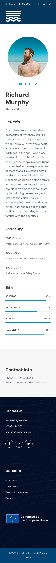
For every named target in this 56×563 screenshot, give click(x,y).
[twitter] (50, 4)
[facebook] (38, 4)
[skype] (30, 84)
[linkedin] (44, 4)
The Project (11, 486)
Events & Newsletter (16, 492)
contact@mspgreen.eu (18, 432)
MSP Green (11, 480)
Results (9, 498)
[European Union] (28, 518)
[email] (20, 84)
